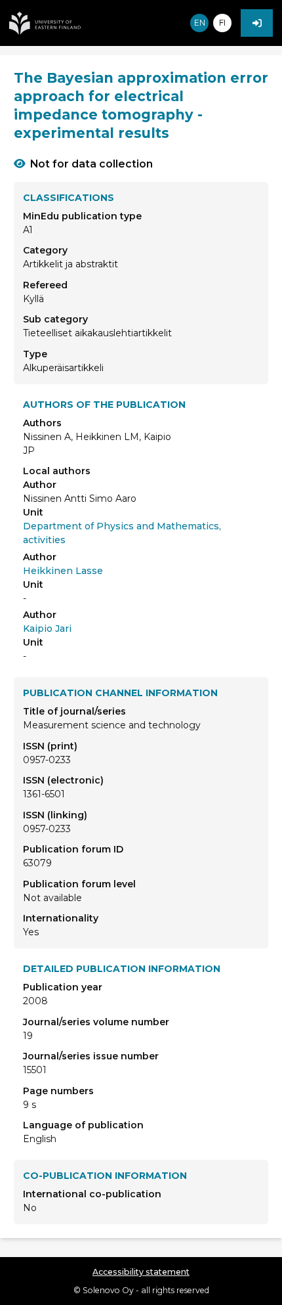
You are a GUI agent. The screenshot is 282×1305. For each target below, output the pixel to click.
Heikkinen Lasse (63, 571)
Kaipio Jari (47, 628)
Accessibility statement (141, 1272)
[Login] (257, 23)
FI (222, 23)
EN (199, 23)
